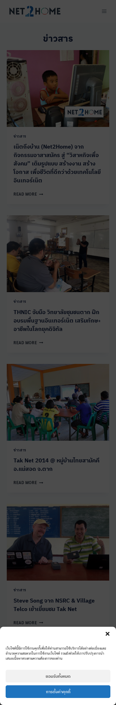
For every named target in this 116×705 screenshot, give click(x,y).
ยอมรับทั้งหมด (58, 676)
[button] (107, 634)
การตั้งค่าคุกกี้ (58, 691)
